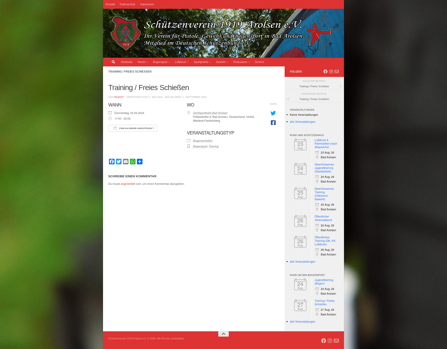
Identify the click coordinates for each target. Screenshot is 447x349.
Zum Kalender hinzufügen (135, 128)
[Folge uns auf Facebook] (325, 71)
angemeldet (128, 183)
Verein (141, 61)
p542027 (119, 97)
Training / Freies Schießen (325, 302)
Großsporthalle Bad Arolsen (210, 113)
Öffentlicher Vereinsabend (323, 218)
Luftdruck (180, 61)
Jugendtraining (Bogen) (324, 281)
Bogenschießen (203, 141)
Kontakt (110, 4)
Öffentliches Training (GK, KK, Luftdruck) (325, 240)
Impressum (147, 4)
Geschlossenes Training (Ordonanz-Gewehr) (324, 194)
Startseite (127, 61)
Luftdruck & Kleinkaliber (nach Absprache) (326, 143)
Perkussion (240, 61)
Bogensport (160, 61)
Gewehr (221, 61)
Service (259, 61)
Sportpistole (201, 61)
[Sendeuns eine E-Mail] (337, 71)
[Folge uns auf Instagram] (331, 71)
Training (214, 146)
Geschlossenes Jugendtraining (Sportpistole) (324, 167)
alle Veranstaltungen (302, 122)
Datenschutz (127, 4)
